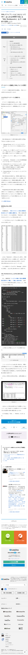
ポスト (19, 442)
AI (5, 5)
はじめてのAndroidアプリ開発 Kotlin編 (15, 505)
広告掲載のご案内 (21, 592)
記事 (17, 598)
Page (4, 46)
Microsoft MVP (20, 490)
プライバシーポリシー (9, 644)
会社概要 (7, 641)
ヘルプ (6, 633)
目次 (14, 37)
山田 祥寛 (15, 25)
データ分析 (8, 29)
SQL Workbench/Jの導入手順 (17, 52)
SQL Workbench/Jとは (15, 47)
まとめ (11, 78)
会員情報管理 (7, 637)
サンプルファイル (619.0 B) (14, 32)
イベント (3, 604)
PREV (4, 427)
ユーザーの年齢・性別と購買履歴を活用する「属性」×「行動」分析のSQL (14, 458)
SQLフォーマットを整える (16, 73)
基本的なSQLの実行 (15, 60)
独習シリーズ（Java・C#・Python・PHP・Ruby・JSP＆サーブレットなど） (16, 498)
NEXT (24, 427)
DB (2, 29)
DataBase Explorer (14, 71)
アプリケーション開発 (12, 5)
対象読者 (11, 41)
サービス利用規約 (8, 642)
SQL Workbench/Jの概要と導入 (16, 45)
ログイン (14, 565)
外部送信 (7, 646)
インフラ (21, 5)
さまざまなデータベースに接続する (18, 58)
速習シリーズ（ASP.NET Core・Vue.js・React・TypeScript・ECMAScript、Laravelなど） (16, 500)
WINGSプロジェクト (14, 472)
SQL (5, 29)
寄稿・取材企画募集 (7, 592)
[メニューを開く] (2, 2)
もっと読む (5, 460)
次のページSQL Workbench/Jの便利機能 (14, 421)
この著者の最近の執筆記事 (13, 481)
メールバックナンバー (14, 558)
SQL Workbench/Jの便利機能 (16, 67)
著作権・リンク (8, 635)
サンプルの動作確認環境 (15, 43)
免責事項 (7, 639)
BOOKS (18, 604)
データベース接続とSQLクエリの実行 (17, 56)
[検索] (2, 5)
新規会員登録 (14, 562)
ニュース (3, 598)
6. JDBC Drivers (6, 201)
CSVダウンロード (14, 69)
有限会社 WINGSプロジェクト (16, 473)
